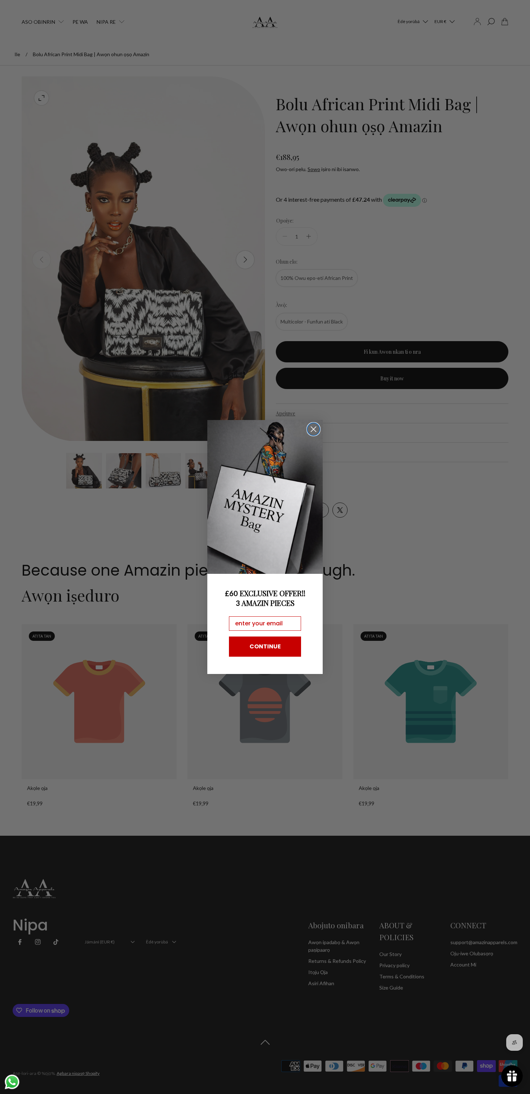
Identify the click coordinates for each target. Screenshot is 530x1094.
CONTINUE (265, 646)
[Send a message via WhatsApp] (12, 1081)
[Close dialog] (313, 429)
